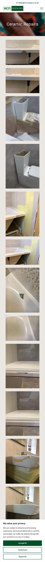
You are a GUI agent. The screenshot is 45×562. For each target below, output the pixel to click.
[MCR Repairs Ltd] (13, 8)
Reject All (22, 557)
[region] (22, 540)
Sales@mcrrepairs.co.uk (28, 3)
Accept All (22, 543)
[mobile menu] (42, 8)
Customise (22, 550)
